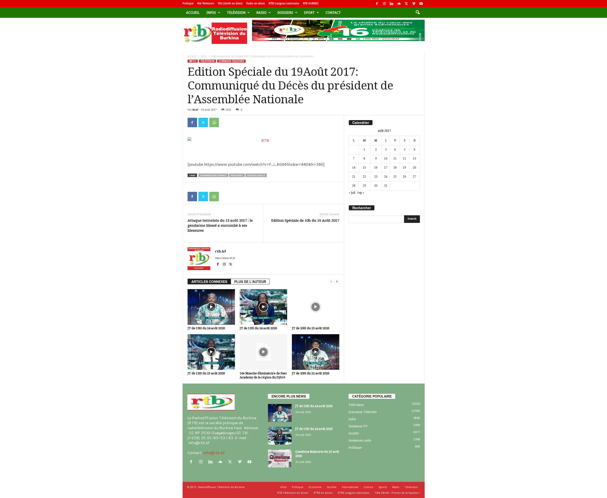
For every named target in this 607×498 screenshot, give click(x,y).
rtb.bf (195, 109)
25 (395, 176)
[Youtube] (421, 3)
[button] (417, 12)
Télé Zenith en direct (230, 3)
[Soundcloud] (399, 3)
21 (353, 176)
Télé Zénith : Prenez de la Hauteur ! (397, 492)
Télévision (236, 12)
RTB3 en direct (323, 492)
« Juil (352, 192)
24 (385, 176)
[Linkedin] (392, 3)
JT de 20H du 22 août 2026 (310, 373)
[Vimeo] (414, 3)
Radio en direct (255, 3)
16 (375, 167)
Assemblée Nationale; (213, 175)
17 (385, 167)
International (350, 487)
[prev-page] (331, 281)
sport (309, 12)
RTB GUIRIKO (311, 3)
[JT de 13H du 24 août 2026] (263, 307)
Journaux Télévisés (231, 61)
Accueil (192, 12)
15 (364, 167)
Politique (188, 3)
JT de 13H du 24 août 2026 (258, 328)
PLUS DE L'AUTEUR (250, 281)
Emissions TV (358, 426)
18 (395, 167)
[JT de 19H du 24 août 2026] (211, 307)
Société (354, 433)
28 (353, 185)
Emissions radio (360, 440)
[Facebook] (377, 3)
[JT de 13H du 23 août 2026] (211, 352)
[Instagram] (384, 3)
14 (353, 167)
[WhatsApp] (214, 122)
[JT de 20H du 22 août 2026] (315, 352)
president (237, 175)
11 (395, 158)
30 (375, 185)
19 (404, 167)
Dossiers (285, 12)
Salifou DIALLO (256, 175)
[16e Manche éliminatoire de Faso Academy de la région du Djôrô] (263, 352)
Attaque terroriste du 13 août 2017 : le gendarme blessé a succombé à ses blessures (220, 225)
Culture (368, 487)
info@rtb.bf (214, 452)
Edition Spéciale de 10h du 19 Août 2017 (305, 220)
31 (385, 185)
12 (404, 158)
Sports (383, 487)
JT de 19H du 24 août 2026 (206, 328)
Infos (211, 12)
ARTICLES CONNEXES (209, 281)
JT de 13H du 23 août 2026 (206, 373)
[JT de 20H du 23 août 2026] (315, 307)
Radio (261, 12)
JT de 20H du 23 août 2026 (310, 328)
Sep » (360, 192)
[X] (406, 3)
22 (364, 176)
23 (375, 176)
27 (414, 176)
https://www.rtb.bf (225, 258)
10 (385, 158)
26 (404, 176)
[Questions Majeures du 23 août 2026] (280, 458)
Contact (333, 12)
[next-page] (337, 281)
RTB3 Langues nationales (284, 3)
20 (414, 167)
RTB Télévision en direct (292, 492)
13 (414, 158)
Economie (315, 487)
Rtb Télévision (205, 3)
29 (364, 185)
